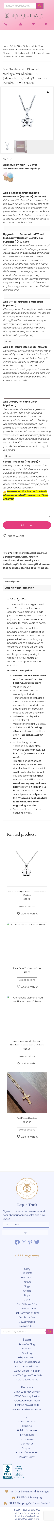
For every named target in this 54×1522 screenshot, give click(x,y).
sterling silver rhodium (35, 568)
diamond (45, 564)
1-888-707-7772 (27, 1255)
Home (6, 46)
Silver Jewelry (25, 560)
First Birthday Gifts (27, 46)
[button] (48, 92)
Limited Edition (27, 1326)
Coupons (27, 1448)
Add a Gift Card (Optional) (25, 347)
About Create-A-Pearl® (27, 1370)
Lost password (27, 1439)
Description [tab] (12, 581)
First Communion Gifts (27, 1313)
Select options (27, 906)
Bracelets (27, 1273)
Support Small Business (27, 1362)
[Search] (39, 6)
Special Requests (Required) (21, 461)
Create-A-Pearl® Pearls (27, 1400)
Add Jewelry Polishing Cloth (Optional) (20, 403)
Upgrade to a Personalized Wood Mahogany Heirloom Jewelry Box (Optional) (23, 238)
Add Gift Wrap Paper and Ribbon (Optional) (23, 303)
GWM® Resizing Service (27, 1396)
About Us (27, 1348)
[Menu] (49, 17)
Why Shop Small (27, 1357)
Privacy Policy (27, 1457)
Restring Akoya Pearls (27, 1405)
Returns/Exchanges (27, 1452)
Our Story (27, 1353)
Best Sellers (33, 553)
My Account (27, 1435)
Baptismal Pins (27, 1317)
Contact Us (27, 1443)
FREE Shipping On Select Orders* (29, 1503)
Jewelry (33, 556)
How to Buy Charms (27, 1379)
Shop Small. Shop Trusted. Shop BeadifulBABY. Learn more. (27, 1516)
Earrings (27, 1282)
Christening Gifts (27, 1308)
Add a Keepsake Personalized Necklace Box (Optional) (24, 194)
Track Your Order (27, 1421)
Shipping (27, 1426)
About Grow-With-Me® (27, 1366)
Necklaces (9, 560)
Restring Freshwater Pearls (27, 1409)
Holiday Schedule (27, 1430)
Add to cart (27, 525)
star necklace (11, 568)
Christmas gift (29, 564)
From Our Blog (27, 1344)
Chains (27, 1290)
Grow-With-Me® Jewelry (27, 1391)
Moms (27, 1299)
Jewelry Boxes (27, 1321)
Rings (27, 1286)
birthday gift (11, 564)
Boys (27, 1295)
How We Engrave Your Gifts (27, 1375)
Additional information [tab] (19, 587)
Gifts (13, 46)
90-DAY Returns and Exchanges (30, 1491)
